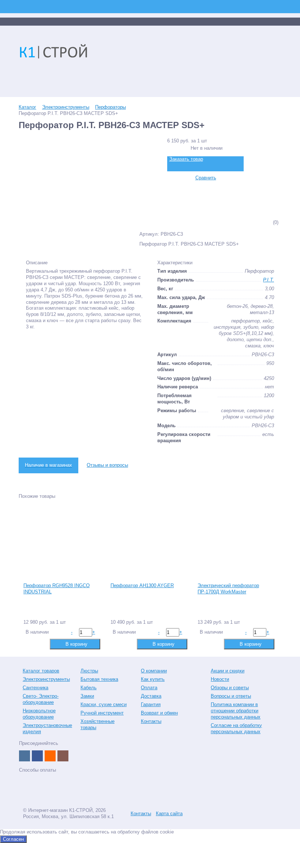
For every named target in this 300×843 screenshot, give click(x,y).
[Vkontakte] (24, 755)
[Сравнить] (28, 644)
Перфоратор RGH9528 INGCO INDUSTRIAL (56, 588)
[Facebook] (37, 755)
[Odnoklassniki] (50, 755)
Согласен (13, 839)
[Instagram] (62, 755)
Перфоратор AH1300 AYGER (142, 585)
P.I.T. (268, 280)
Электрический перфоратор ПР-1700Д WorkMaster (228, 588)
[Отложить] (40, 644)
